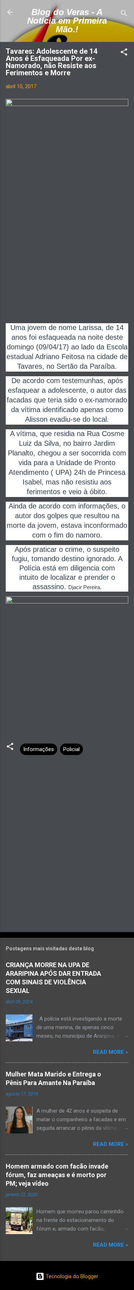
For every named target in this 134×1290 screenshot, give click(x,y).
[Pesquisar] (124, 14)
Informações (38, 749)
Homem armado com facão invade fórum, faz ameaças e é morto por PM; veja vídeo (57, 1174)
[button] (124, 53)
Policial (71, 749)
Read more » (110, 1052)
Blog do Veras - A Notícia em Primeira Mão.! (67, 20)
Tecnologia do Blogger (71, 1276)
